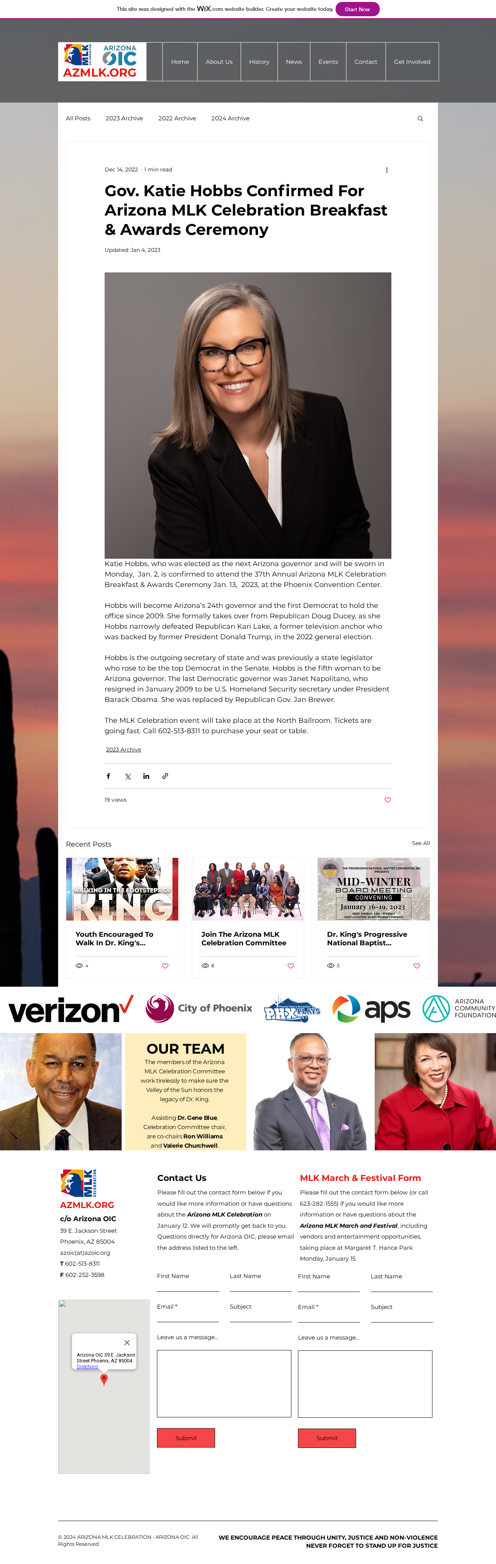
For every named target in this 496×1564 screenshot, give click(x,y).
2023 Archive (124, 118)
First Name (173, 1276)
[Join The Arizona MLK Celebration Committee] (248, 889)
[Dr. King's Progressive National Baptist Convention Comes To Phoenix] (374, 889)
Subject (240, 1306)
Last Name (245, 1276)
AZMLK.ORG (99, 72)
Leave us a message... (187, 1337)
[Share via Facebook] (108, 776)
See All (421, 843)
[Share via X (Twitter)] (127, 776)
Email (165, 1306)
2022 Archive (177, 118)
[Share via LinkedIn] (146, 776)
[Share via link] (165, 776)
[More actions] (386, 169)
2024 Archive (231, 118)
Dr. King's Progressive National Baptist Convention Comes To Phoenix (367, 938)
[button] (293, 62)
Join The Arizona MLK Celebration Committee (244, 938)
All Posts (78, 118)
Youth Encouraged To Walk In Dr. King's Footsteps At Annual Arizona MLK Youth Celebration (114, 938)
